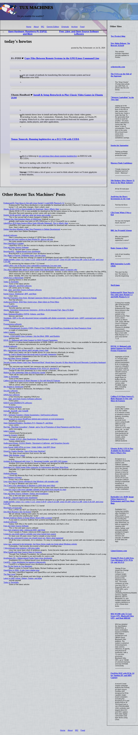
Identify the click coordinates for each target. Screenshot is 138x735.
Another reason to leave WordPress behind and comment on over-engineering (34, 419)
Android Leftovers (10, 235)
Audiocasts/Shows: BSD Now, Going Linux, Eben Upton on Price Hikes (31, 302)
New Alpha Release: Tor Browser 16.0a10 (120, 44)
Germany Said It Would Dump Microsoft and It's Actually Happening (30, 354)
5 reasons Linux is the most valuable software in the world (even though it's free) (35, 490)
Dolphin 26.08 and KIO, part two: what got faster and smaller (27, 215)
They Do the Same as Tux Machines (18, 566)
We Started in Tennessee (13, 387)
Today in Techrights (11, 282)
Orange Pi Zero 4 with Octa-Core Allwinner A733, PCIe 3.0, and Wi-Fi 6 (122, 560)
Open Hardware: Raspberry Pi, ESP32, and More (27, 32)
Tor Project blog (118, 36)
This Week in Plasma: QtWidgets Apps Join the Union (25, 256)
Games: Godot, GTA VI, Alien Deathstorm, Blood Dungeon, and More (30, 439)
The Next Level (9, 574)
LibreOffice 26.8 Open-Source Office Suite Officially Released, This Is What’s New (36, 223)
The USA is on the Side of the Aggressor (121, 75)
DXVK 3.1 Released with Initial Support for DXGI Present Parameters (121, 348)
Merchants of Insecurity (13, 508)
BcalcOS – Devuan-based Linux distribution (20, 498)
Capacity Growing (10, 435)
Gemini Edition (53, 27)
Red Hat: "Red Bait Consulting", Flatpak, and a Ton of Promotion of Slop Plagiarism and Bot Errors (42, 427)
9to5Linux (115, 285)
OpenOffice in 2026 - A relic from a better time (21, 570)
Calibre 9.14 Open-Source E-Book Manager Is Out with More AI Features (122, 398)
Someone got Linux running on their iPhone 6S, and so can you (28, 239)
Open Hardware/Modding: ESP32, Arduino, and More (24, 314)
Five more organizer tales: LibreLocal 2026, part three (24, 530)
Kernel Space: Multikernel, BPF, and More (20, 294)
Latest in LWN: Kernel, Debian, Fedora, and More (23, 578)
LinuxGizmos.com (119, 551)
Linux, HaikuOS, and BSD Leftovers (18, 286)
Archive (74, 27)
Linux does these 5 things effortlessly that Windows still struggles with (31, 481)
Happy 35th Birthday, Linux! (14, 455)
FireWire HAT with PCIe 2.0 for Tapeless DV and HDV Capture (122, 675)
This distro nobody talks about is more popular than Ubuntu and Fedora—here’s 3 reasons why (40, 270)
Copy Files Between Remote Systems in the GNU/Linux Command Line (62, 58)
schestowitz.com (118, 67)
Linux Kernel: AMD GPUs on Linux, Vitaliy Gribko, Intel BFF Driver (30, 447)
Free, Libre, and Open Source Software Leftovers (79, 32)
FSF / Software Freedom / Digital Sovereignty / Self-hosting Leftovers (31, 415)
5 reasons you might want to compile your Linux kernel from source (30, 534)
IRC (42, 27)
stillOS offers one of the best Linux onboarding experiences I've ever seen (32, 266)
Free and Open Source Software (16, 247)
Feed (82, 27)
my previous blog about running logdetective (58, 156)
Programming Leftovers (13, 324)
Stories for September (119, 145)
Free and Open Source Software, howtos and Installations (26, 494)
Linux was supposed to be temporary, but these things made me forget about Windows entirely (40, 544)
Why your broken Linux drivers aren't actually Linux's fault (26, 350)
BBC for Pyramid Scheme (121, 230)
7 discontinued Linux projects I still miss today (22, 548)
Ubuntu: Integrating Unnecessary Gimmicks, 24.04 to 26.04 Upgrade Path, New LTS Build (39, 310)
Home (28, 27)
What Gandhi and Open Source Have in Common (23, 552)
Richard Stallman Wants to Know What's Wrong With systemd (28, 518)
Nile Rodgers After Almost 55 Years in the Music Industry (122, 182)
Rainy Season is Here (119, 248)
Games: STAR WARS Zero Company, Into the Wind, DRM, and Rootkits (32, 336)
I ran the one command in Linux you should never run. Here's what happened (33, 538)
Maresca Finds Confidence (121, 163)
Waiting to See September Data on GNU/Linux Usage (24, 373)
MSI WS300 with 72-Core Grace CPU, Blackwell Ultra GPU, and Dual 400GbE (122, 616)
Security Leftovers (11, 306)
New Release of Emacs (13, 477)
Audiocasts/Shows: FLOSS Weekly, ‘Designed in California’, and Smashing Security (36, 443)
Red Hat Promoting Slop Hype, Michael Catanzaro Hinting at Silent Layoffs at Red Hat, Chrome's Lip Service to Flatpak (50, 298)
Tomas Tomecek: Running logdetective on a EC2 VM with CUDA (45, 139)
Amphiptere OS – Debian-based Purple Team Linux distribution (28, 558)
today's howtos (9, 332)
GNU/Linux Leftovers (12, 395)
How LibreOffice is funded (14, 243)
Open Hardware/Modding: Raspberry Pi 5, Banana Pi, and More (28, 423)
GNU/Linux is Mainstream (14, 278)
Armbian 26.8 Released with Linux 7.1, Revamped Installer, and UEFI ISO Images (36, 461)
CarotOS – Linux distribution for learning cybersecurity (25, 562)
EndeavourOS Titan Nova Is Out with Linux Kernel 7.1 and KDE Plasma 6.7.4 (122, 294)
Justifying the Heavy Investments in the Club (120, 198)
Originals (65, 27)
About (36, 27)
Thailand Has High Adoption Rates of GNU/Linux (22, 219)
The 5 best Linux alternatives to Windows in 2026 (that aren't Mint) (29, 486)
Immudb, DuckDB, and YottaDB (16, 411)
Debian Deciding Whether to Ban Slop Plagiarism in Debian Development (32, 229)
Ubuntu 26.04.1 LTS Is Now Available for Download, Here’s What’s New (122, 451)
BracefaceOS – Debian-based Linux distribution (22, 251)
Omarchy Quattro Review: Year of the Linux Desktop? (24, 451)
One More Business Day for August (17, 512)
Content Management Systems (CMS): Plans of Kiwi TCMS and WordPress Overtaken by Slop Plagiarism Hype (47, 328)
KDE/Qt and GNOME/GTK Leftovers (18, 403)
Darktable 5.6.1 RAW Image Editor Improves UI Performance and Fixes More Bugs (122, 500)
